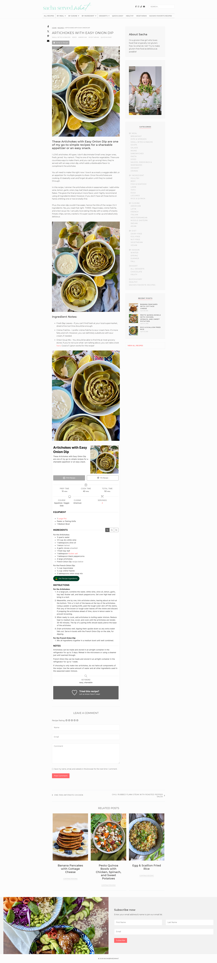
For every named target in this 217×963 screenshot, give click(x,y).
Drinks (134, 171)
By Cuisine (72, 16)
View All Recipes (135, 346)
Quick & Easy (117, 16)
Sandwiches (137, 154)
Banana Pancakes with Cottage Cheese (149, 306)
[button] (66, 578)
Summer (135, 258)
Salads (134, 148)
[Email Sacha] (144, 6)
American (82, 37)
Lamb (133, 187)
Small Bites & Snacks (61, 37)
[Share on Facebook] (48, 27)
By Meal (60, 16)
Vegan (134, 245)
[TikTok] (141, 6)
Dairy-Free (136, 234)
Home (54, 28)
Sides (74, 37)
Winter (134, 253)
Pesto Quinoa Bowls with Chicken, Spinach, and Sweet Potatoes (108, 872)
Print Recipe (70, 478)
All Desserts (137, 269)
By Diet (132, 231)
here (59, 346)
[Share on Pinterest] (48, 37)
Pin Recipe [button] (104, 478)
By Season (134, 250)
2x (112, 530)
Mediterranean (139, 218)
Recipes (61, 28)
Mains (134, 151)
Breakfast (136, 136)
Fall (133, 261)
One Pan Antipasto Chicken (68, 795)
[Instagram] (138, 6)
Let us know (84, 694)
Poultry (135, 178)
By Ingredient (88, 16)
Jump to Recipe (61, 43)
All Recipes (49, 16)
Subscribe (120, 940)
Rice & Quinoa (138, 199)
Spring (134, 256)
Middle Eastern (139, 220)
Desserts (103, 16)
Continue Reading (70, 878)
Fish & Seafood (139, 184)
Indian (134, 223)
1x (107, 530)
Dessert (135, 168)
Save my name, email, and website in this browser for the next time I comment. (85, 769)
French (135, 212)
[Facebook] (136, 6)
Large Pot (62, 518)
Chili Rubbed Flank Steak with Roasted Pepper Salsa (137, 796)
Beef (133, 181)
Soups (134, 145)
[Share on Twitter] (48, 32)
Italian (134, 215)
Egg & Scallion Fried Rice (146, 867)
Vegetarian (141, 16)
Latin (133, 209)
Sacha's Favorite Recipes (160, 16)
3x (116, 530)
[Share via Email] (48, 42)
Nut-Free (135, 239)
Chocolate (136, 272)
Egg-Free (135, 237)
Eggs (133, 193)
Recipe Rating (58, 720)
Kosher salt (73, 553)
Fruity (134, 275)
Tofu (133, 190)
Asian (133, 226)
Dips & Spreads (139, 139)
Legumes (135, 196)
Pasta (134, 156)
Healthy (129, 16)
